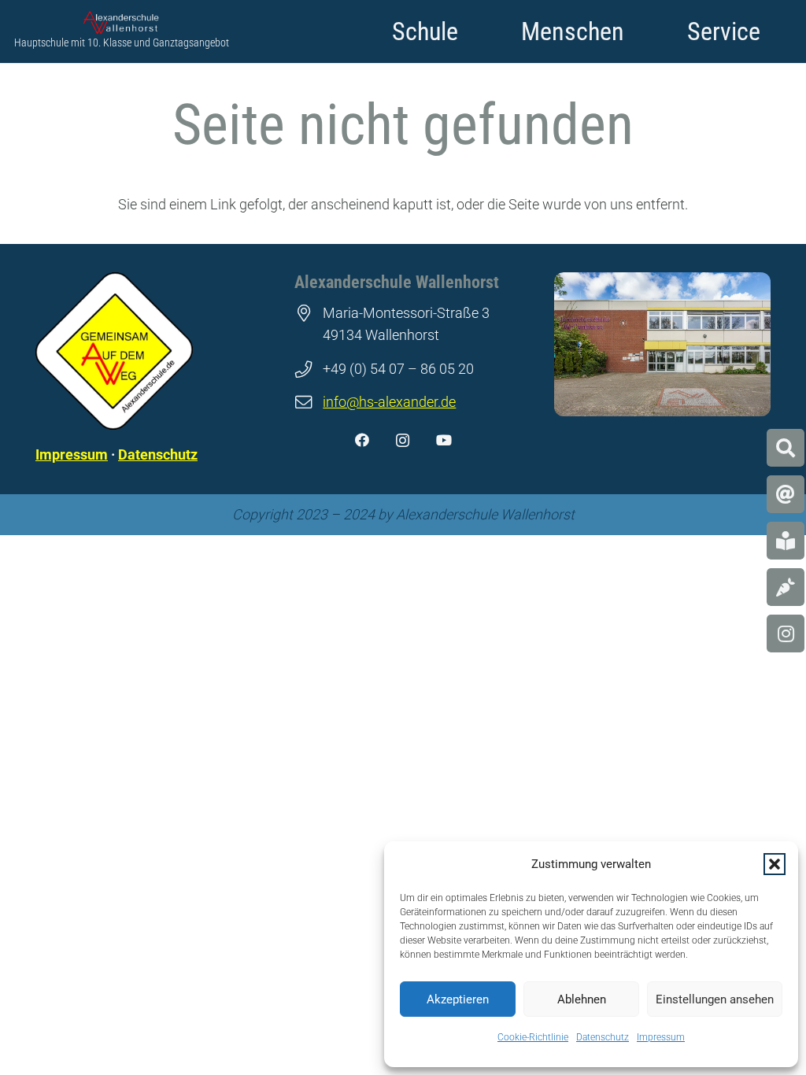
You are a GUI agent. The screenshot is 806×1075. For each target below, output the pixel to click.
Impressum (661, 1037)
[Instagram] (402, 440)
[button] (774, 864)
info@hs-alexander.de (389, 401)
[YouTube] (444, 440)
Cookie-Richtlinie (532, 1037)
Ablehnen (581, 999)
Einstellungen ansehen (715, 999)
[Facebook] (361, 440)
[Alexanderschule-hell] (121, 23)
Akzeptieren (458, 999)
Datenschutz (602, 1037)
